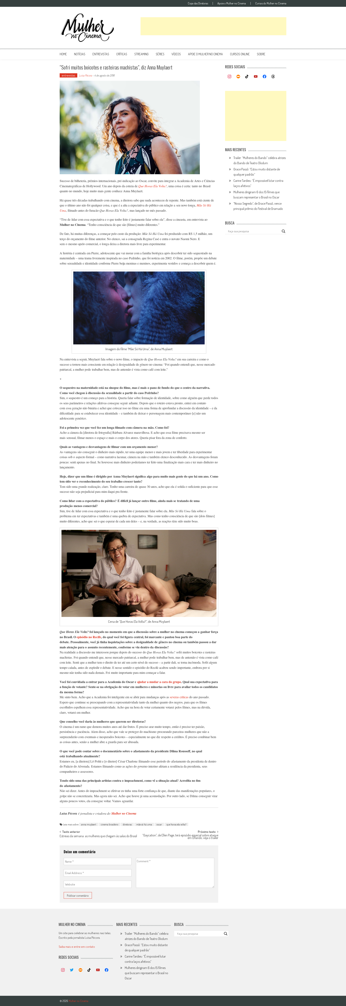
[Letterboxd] (238, 76)
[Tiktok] (247, 76)
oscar (159, 824)
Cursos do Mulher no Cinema (270, 3)
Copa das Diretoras (198, 3)
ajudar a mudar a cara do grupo (159, 681)
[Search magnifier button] (283, 231)
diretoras (127, 824)
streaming (141, 54)
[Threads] (273, 76)
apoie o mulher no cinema (205, 54)
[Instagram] (229, 76)
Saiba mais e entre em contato (77, 947)
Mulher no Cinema (123, 813)
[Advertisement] (213, 26)
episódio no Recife (89, 637)
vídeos (176, 54)
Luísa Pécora (85, 75)
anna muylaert (88, 824)
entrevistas (101, 54)
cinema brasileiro (109, 824)
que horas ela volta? (176, 824)
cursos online (240, 54)
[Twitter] (71, 970)
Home (63, 54)
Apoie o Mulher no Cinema (231, 3)
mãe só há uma (144, 824)
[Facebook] (264, 76)
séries (160, 54)
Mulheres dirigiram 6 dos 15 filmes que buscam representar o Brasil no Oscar (146, 973)
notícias (79, 54)
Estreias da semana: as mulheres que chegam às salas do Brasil (98, 836)
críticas (121, 54)
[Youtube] (255, 76)
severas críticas (179, 697)
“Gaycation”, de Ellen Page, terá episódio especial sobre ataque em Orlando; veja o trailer (180, 837)
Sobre (261, 54)
